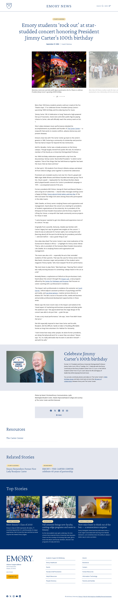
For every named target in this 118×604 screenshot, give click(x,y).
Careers (84, 567)
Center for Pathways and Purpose (56, 281)
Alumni (84, 558)
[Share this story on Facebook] (51, 411)
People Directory (51, 581)
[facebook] (7, 596)
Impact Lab (65, 279)
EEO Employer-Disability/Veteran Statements (100, 596)
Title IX (85, 596)
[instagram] (14, 596)
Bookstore (85, 562)
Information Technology (89, 576)
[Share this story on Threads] (63, 410)
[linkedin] (20, 596)
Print (60, 415)
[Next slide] (62, 96)
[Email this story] (67, 411)
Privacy (81, 596)
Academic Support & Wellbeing (55, 558)
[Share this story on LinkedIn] (59, 411)
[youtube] (17, 596)
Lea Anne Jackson (52, 293)
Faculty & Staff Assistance (53, 572)
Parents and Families (88, 581)
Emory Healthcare (51, 562)
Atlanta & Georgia (59, 19)
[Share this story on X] (55, 411)
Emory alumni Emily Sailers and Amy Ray (61, 194)
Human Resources (87, 572)
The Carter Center (73, 128)
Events (48, 567)
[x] (10, 596)
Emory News (59, 6)
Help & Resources (51, 576)
